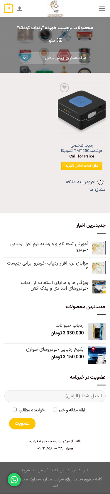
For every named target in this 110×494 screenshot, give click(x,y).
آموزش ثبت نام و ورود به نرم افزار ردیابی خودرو (49, 246)
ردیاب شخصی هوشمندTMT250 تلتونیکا (81, 148)
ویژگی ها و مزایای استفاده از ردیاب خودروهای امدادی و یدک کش (54, 285)
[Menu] (102, 8)
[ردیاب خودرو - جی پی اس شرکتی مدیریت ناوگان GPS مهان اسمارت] (55, 8)
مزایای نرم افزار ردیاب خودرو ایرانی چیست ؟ (47, 266)
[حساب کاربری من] (20, 8)
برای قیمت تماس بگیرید (81, 165)
